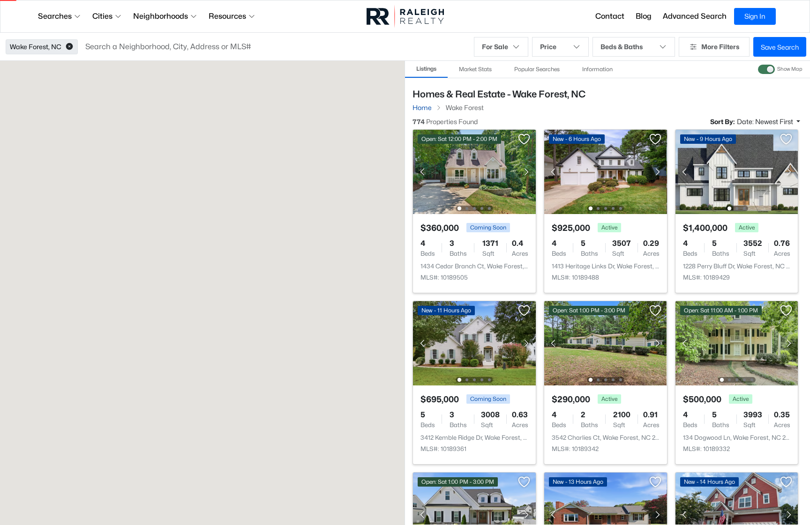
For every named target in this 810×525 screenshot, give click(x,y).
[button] (69, 47)
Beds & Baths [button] (621, 47)
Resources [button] (227, 16)
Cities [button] (102, 16)
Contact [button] (609, 16)
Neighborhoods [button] (160, 16)
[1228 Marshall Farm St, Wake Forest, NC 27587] (605, 260)
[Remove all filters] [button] (656, 121)
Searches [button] (55, 16)
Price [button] (548, 47)
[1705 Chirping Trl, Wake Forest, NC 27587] (736, 260)
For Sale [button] (495, 47)
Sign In (754, 16)
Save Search (780, 47)
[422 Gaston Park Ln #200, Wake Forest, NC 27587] (474, 431)
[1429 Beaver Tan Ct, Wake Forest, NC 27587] (474, 260)
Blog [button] (644, 16)
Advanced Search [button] (695, 16)
